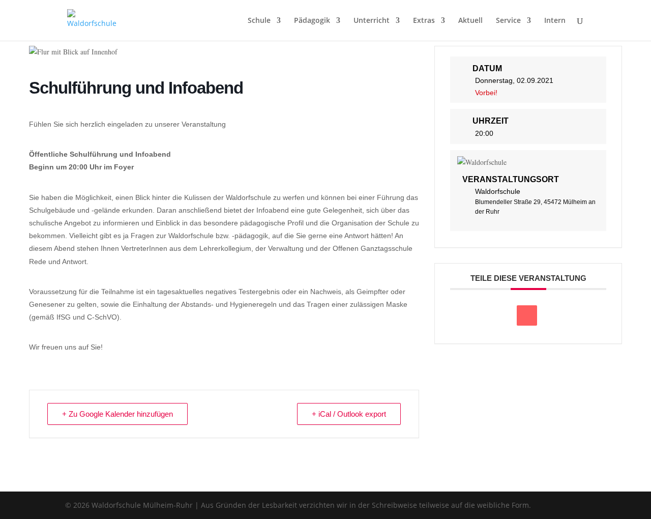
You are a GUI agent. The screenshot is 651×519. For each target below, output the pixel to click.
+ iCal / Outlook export (349, 414)
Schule (259, 21)
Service (508, 21)
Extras (424, 21)
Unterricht (371, 21)
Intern (555, 21)
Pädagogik (312, 21)
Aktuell (470, 21)
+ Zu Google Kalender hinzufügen (117, 414)
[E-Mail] (527, 315)
